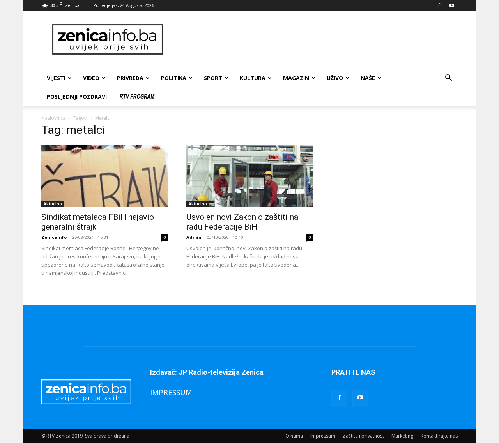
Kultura (252, 78)
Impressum (322, 435)
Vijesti (56, 78)
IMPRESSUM (171, 392)
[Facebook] (439, 5)
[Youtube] (452, 5)
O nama (294, 435)
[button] (448, 78)
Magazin (296, 78)
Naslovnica (53, 118)
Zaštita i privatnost (363, 435)
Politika (173, 78)
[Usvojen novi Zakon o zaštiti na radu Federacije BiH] (249, 176)
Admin (194, 237)
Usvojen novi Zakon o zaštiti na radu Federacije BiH (242, 221)
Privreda (130, 78)
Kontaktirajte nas (439, 435)
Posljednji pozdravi (77, 96)
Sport (213, 78)
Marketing (402, 435)
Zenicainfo (54, 237)
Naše (368, 78)
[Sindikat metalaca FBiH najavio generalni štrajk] (104, 176)
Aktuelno (53, 203)
